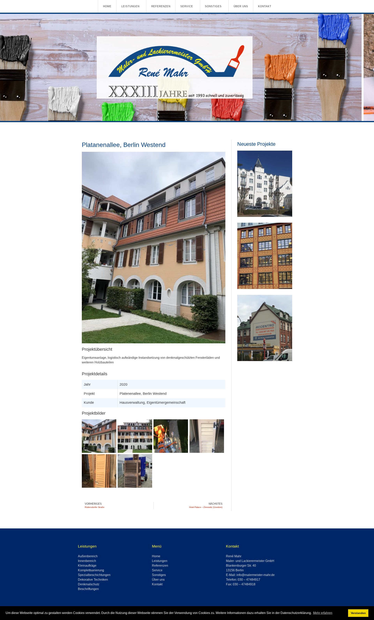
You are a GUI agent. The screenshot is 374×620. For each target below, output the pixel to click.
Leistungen (130, 6)
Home (107, 6)
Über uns (241, 6)
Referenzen (160, 6)
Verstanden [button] (358, 613)
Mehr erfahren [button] (322, 613)
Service (186, 6)
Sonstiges (213, 6)
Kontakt (264, 6)
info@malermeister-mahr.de (255, 575)
